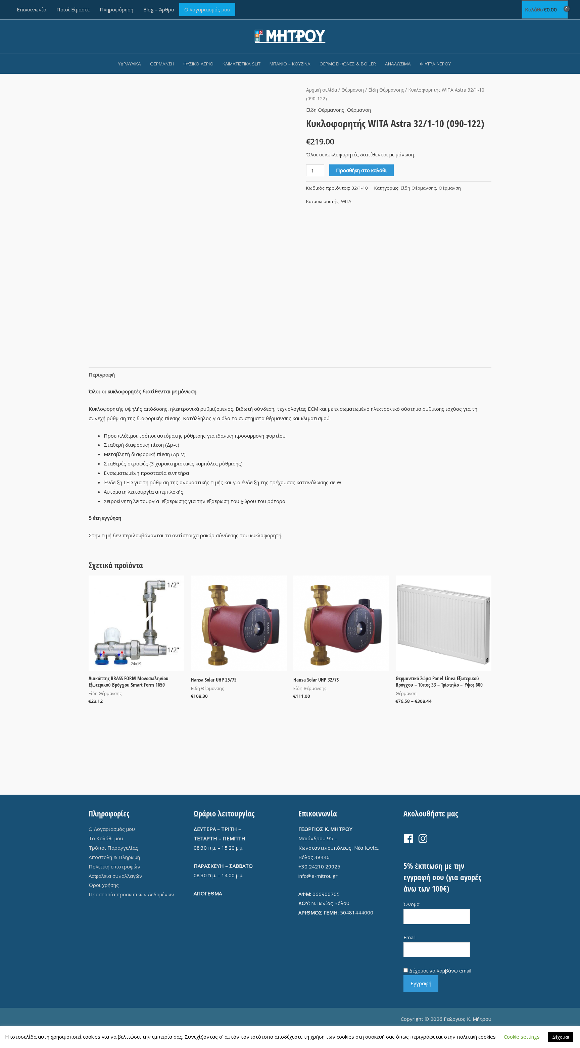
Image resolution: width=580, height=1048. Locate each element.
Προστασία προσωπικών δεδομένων (131, 894)
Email (409, 937)
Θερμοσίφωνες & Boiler (348, 64)
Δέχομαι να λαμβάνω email (440, 970)
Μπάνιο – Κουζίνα (290, 64)
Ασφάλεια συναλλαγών (115, 875)
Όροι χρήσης (104, 885)
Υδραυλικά (129, 64)
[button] (464, 63)
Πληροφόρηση (116, 9)
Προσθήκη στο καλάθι (361, 170)
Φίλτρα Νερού (435, 64)
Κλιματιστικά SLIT (241, 64)
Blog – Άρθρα (158, 9)
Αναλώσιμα (398, 64)
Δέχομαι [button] (560, 1037)
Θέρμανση (162, 64)
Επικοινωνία (31, 9)
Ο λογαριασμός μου (207, 9)
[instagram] (424, 839)
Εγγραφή (420, 983)
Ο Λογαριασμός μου (112, 829)
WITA (346, 201)
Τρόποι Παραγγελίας (113, 847)
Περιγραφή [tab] (102, 374)
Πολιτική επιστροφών (114, 866)
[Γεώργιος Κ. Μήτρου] (290, 35)
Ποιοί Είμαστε (73, 9)
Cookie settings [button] (522, 1036)
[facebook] (410, 839)
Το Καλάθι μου (106, 838)
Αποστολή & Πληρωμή (114, 857)
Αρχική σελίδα (321, 90)
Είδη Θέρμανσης (386, 90)
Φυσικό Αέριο (198, 64)
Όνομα (411, 904)
